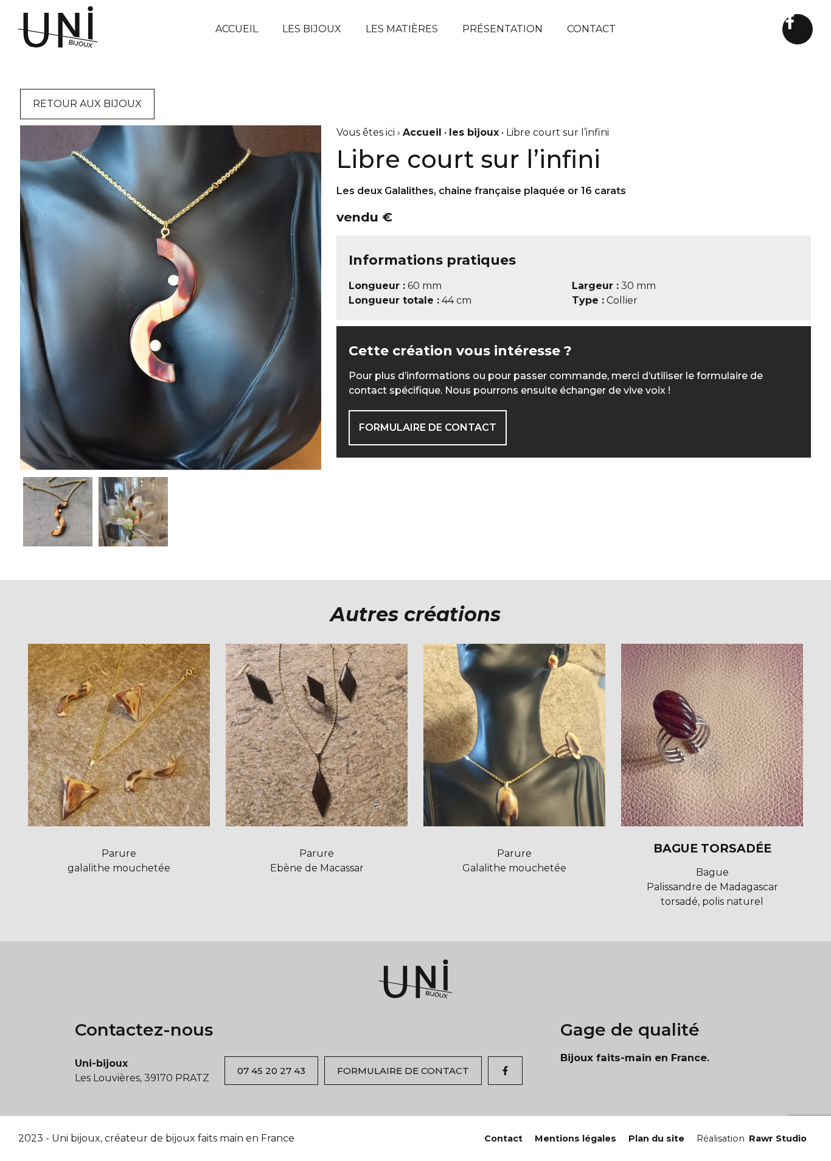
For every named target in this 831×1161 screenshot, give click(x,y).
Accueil (236, 29)
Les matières (402, 29)
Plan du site (656, 1138)
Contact (591, 29)
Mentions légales (575, 1138)
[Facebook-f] (797, 29)
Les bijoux (311, 29)
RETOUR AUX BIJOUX (87, 104)
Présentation (502, 29)
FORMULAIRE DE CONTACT (427, 427)
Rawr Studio (752, 1138)
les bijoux (474, 132)
